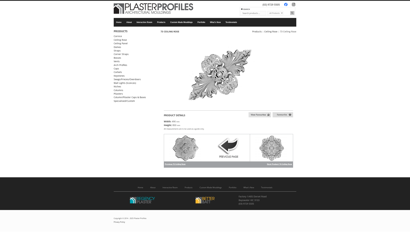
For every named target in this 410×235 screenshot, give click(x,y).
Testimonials (231, 22)
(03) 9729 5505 (271, 4)
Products (161, 22)
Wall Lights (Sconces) (125, 82)
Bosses (117, 57)
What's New (215, 22)
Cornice (118, 36)
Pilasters (118, 93)
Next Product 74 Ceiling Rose (279, 164)
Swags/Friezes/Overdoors (127, 79)
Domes (117, 47)
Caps (116, 68)
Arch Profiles (120, 65)
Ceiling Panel (121, 43)
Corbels (118, 72)
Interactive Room (144, 22)
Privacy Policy (119, 222)
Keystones (119, 75)
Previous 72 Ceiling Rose (175, 164)
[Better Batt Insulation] (205, 201)
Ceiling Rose (120, 39)
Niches (117, 86)
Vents (117, 61)
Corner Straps (121, 54)
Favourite (282, 114)
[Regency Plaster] (142, 201)
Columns (118, 90)
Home (119, 22)
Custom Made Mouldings (181, 22)
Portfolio (201, 22)
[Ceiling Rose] (228, 74)
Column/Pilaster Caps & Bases (130, 97)
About (129, 22)
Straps (117, 50)
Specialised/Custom (124, 100)
